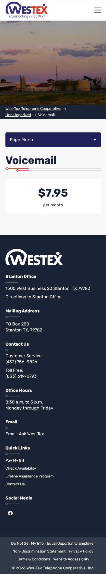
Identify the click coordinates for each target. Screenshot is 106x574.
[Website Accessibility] (71, 559)
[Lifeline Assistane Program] (53, 476)
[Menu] (97, 10)
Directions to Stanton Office (33, 296)
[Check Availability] (53, 468)
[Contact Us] (53, 484)
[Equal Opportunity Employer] (71, 543)
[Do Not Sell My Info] (27, 543)
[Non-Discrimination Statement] (39, 551)
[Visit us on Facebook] (10, 513)
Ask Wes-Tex (31, 433)
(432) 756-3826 (21, 361)
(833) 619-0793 (21, 376)
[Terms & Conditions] (33, 559)
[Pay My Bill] (53, 460)
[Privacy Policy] (81, 551)
